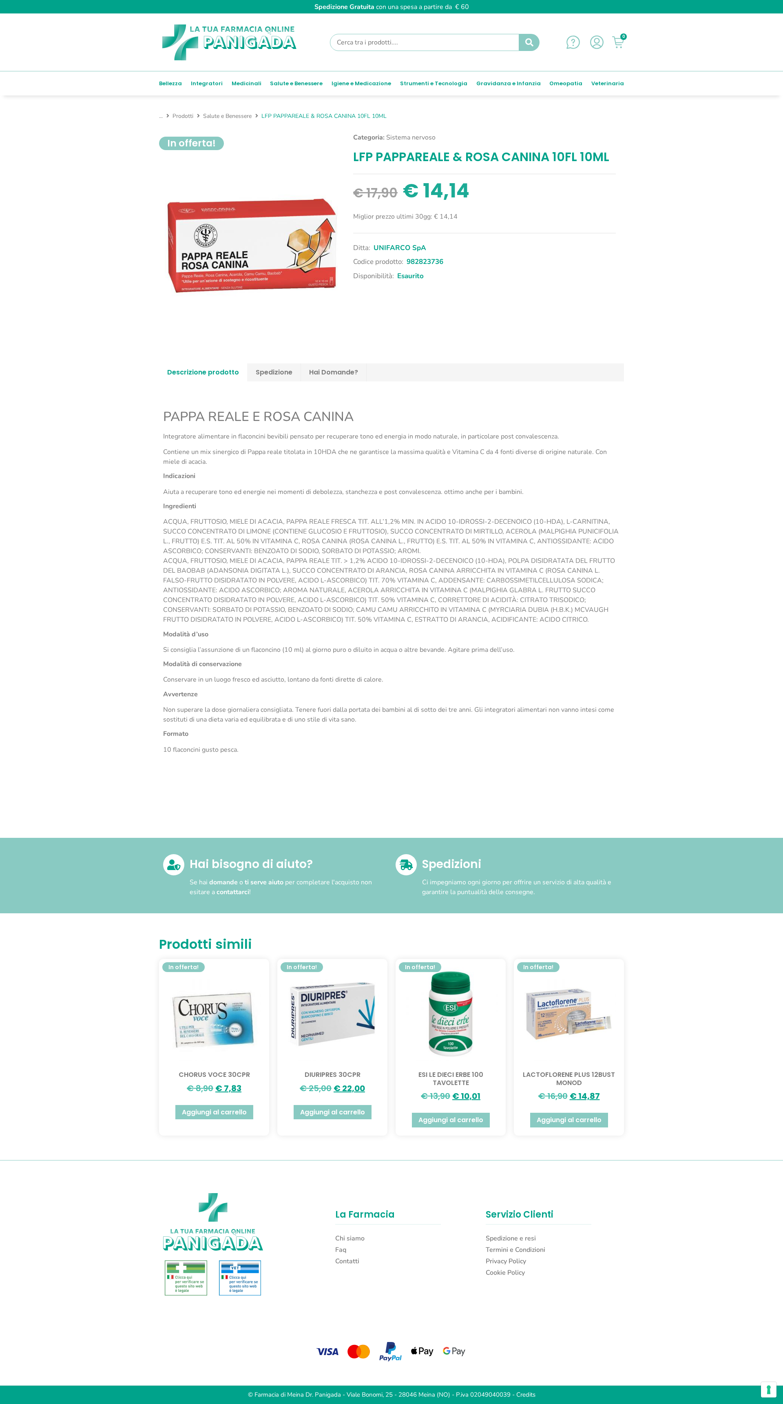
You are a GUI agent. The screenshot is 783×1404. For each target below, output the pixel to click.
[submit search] (529, 42)
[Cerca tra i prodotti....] (424, 42)
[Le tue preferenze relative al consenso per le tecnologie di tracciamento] (768, 1389)
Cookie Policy (505, 1272)
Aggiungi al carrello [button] (214, 1112)
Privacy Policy (506, 1261)
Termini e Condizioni (515, 1249)
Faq (340, 1249)
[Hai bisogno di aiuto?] (173, 864)
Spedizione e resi (511, 1238)
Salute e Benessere (227, 116)
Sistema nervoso (411, 137)
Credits (525, 1395)
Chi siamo (350, 1238)
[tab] (203, 372)
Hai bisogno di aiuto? (251, 864)
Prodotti (183, 116)
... (161, 116)
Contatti (347, 1261)
